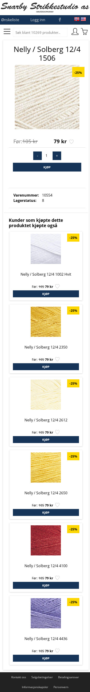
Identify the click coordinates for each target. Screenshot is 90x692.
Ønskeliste (10, 19)
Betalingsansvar (68, 677)
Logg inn (37, 19)
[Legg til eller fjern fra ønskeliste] (71, 142)
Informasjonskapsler (35, 687)
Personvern (61, 687)
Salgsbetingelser (42, 677)
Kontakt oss (18, 677)
